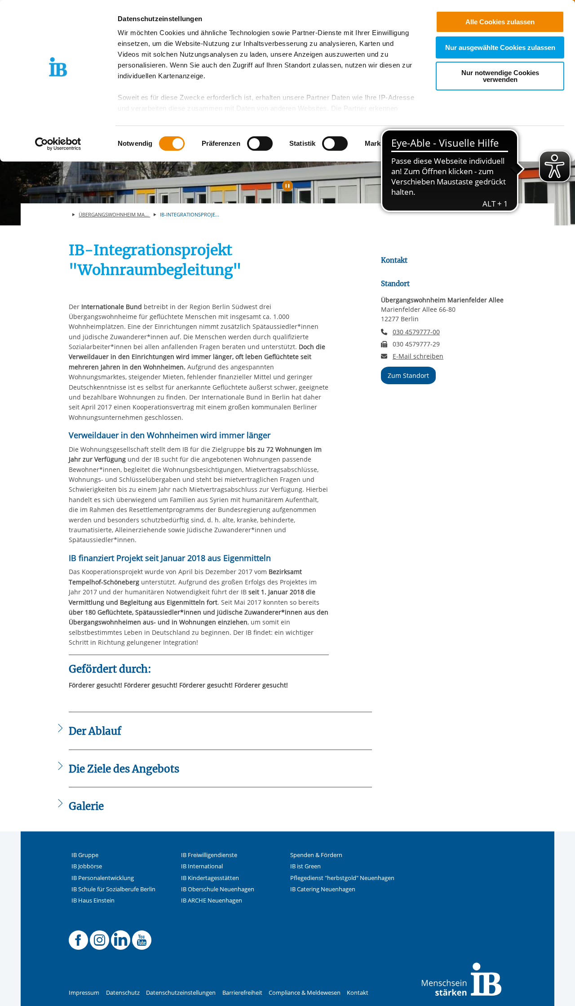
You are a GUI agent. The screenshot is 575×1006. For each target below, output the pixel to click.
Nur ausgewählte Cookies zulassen (500, 47)
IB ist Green (305, 866)
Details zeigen (468, 144)
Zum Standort (408, 375)
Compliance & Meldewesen (305, 993)
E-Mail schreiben (418, 356)
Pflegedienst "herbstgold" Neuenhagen (342, 878)
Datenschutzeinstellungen (181, 993)
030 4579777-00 (416, 332)
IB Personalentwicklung (102, 878)
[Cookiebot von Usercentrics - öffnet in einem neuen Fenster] (58, 144)
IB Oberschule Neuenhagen (217, 889)
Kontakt (357, 993)
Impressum (84, 993)
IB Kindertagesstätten (210, 878)
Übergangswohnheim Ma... (114, 214)
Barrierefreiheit (242, 993)
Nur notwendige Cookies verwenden (500, 76)
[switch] (260, 143)
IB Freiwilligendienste (209, 855)
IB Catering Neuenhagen (322, 889)
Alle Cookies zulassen (500, 22)
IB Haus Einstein (93, 900)
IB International (202, 866)
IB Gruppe (84, 855)
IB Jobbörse (86, 866)
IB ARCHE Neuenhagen (211, 900)
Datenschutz (123, 993)
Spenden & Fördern (316, 855)
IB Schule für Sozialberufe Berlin (113, 889)
